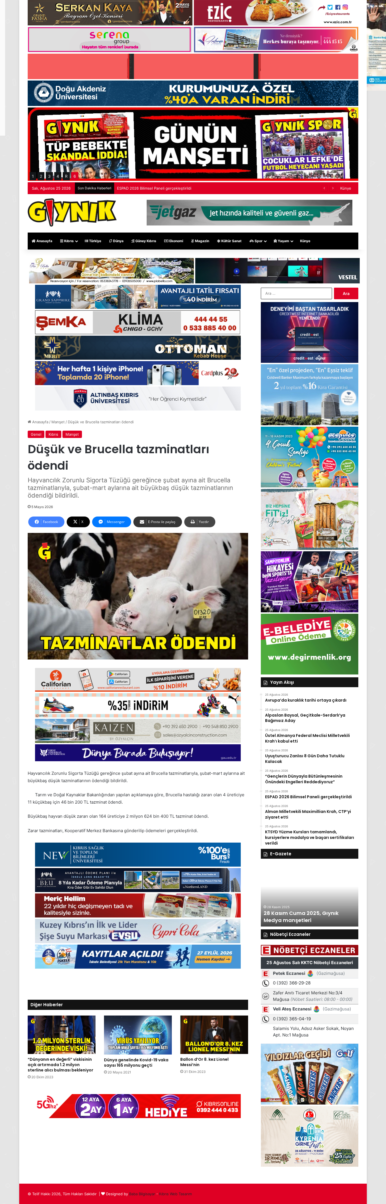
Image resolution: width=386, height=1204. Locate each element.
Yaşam (283, 241)
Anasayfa (44, 241)
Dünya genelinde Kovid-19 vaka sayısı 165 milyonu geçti (136, 1062)
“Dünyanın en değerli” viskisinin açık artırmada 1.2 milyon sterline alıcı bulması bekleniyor (60, 1065)
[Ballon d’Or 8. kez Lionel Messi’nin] (214, 1035)
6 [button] (74, 176)
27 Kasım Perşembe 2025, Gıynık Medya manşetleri (306, 917)
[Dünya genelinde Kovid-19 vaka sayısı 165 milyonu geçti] (138, 1035)
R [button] (66, 176)
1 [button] (33, 176)
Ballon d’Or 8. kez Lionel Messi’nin (204, 1062)
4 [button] (58, 176)
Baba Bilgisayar (142, 1194)
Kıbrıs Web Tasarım (175, 1194)
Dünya (117, 241)
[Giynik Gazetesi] (72, 212)
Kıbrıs (68, 241)
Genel (36, 434)
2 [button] (41, 176)
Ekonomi (175, 241)
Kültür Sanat (231, 241)
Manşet (58, 422)
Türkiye (94, 241)
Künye (345, 188)
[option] (309, 895)
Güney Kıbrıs (145, 241)
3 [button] (49, 176)
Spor (258, 241)
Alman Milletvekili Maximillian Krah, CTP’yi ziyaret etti (163, 188)
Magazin (201, 241)
